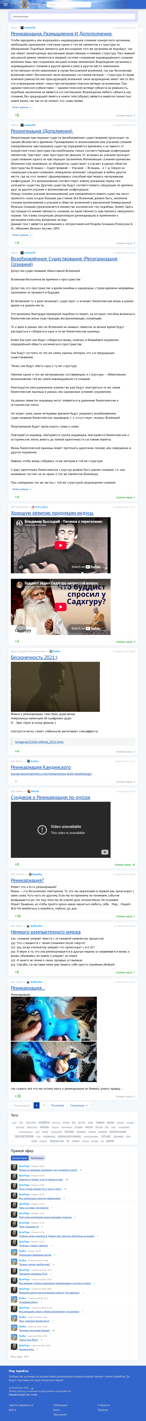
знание (120, 1122)
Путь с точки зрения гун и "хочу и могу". (40, 1188)
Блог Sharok (17, 791)
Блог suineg (17, 926)
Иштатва (20, 1127)
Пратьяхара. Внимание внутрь (35, 1254)
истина (130, 1122)
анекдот (56, 1122)
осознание (123, 1127)
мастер (55, 1127)
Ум (67, 1140)
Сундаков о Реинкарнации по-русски (50, 797)
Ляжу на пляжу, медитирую (34, 1207)
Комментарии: (125, 115)
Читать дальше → (22, 107)
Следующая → (79, 1105)
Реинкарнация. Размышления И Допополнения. (61, 33)
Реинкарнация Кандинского (41, 767)
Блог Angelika (18, 874)
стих (128, 1136)
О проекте (104, 1405)
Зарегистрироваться (21, 1405)
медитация (66, 1127)
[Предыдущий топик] (140, 31)
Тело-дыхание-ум (29, 1226)
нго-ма (99, 1126)
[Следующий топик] (140, 38)
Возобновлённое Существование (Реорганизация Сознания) (64, 261)
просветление (24, 1136)
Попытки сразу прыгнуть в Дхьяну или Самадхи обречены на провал (56, 1236)
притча (92, 1131)
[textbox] (73, 16)
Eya (21, 1122)
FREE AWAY (31, 1122)
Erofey (34, 761)
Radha (56, 651)
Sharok (34, 791)
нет (107, 1126)
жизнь (110, 1122)
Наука (14, 28)
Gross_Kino (41, 507)
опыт (113, 1127)
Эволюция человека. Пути (33, 1273)
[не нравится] (21, 115)
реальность (49, 1136)
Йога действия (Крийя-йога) (34, 1321)
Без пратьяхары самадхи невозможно (40, 1198)
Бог (74, 1122)
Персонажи (60, 1414)
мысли (89, 1126)
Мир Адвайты (18, 1371)
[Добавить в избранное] (29, 115)
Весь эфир (16, 1356)
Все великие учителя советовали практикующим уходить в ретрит (55, 1283)
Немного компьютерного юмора (46, 931)
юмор (110, 1140)
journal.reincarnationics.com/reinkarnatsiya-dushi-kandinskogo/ (51, 774)
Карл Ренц (32, 1127)
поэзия (69, 1131)
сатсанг (106, 1136)
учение (76, 1140)
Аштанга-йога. (26, 1349)
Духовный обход (28, 1302)
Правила (103, 1410)
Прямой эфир (22, 1150)
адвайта (43, 1122)
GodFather (36, 925)
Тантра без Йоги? (28, 1339)
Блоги (56, 1410)
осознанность (26, 1131)
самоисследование (69, 1136)
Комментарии (19, 1158)
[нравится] (12, 115)
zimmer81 (30, 27)
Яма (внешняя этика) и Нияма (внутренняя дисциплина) (49, 1311)
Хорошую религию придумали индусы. (52, 512)
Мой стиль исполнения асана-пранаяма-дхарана (45, 1217)
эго (102, 1141)
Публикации (37, 1158)
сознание (118, 1136)
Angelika (37, 874)
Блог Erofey (17, 761)
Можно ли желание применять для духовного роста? (48, 1170)
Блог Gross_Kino (19, 507)
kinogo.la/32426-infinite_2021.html (39, 742)
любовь (44, 1126)
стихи (34, 1140)
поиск (45, 1131)
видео (81, 1122)
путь (38, 1136)
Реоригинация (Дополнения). (42, 130)
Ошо (37, 1131)
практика (81, 1131)
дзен (90, 1122)
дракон (100, 1122)
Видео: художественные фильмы (28, 651)
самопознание (91, 1136)
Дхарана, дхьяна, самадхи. (33, 1245)
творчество (56, 1140)
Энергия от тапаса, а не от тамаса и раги (41, 1179)
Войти (12, 1410)
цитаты (94, 1141)
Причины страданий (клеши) (34, 1330)
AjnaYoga (24, 1166)
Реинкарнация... (28, 987)
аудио (66, 1122)
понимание (56, 1131)
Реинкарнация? (27, 880)
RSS (26, 1356)
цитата (85, 1141)
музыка (79, 1126)
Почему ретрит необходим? (34, 1264)
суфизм (43, 1141)
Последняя (57, 1105)
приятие (102, 1131)
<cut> (14, 1122)
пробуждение (118, 1131)
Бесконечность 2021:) (34, 657)
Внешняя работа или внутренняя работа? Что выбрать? (49, 1292)
